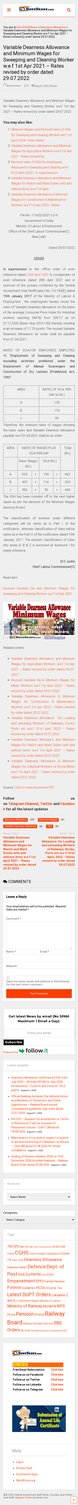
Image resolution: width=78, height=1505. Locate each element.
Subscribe (13, 1042)
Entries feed (24, 1468)
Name (11, 951)
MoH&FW (49, 1306)
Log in (20, 1462)
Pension (25, 1314)
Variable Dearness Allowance (46, 1330)
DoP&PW (33, 1274)
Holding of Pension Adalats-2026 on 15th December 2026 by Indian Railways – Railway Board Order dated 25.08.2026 (39, 1160)
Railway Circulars (33, 1323)
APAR (55, 1246)
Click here (57, 1369)
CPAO (14, 1260)
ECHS (50, 1274)
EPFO (40, 1281)
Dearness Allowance (53, 27)
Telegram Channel (23, 804)
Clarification (53, 1253)
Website (11, 966)
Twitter (46, 804)
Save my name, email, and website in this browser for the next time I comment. (38, 983)
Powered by (11, 1052)
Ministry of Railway (24, 1306)
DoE (21, 1274)
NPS (61, 1306)
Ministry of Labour (49, 1300)
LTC (17, 1301)
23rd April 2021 (38, 275)
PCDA (11, 1315)
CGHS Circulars (37, 1253)
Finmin (14, 1287)
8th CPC (24, 1246)
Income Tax (54, 1288)
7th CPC (13, 1246)
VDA (65, 1330)
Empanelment (21, 1280)
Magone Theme (23, 1497)
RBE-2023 (48, 1323)
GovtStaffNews (27, 27)
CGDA (10, 1253)
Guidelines (28, 1288)
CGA (62, 1246)
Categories (10, 1212)
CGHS (21, 1253)
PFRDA (39, 1315)
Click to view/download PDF (34, 787)
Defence (37, 1266)
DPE (44, 1275)
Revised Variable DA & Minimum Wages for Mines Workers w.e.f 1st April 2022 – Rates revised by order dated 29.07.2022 (43, 685)
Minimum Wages (29, 1300)
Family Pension (55, 1281)
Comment (13, 918)
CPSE (20, 1260)
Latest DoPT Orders (29, 1294)
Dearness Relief (17, 1267)
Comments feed (26, 1474)
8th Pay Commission (41, 1247)
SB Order (25, 1330)
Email (44, 951)
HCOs (41, 1288)
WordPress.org (25, 1480)
